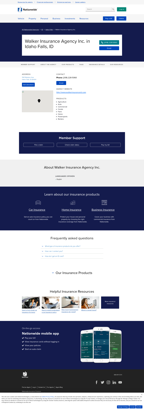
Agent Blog (59, 387)
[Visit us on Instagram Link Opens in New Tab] (108, 384)
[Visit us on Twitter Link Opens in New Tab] (102, 384)
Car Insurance (37, 209)
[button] (39, 101)
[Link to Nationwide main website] (27, 12)
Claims (121, 18)
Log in (121, 9)
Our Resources (116, 64)
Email (109, 48)
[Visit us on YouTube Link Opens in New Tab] (120, 384)
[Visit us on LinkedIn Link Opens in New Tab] (114, 384)
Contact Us (41, 387)
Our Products (68, 64)
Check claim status (76, 145)
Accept (132, 407)
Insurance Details (97, 64)
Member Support (28, 64)
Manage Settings (123, 407)
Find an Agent (26, 387)
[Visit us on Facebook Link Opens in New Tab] (97, 384)
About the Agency (48, 64)
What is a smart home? (88, 310)
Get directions (28, 85)
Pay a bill (108, 18)
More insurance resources (112, 303)
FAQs (81, 64)
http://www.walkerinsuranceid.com (71, 92)
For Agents (50, 387)
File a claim (44, 145)
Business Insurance (103, 209)
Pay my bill (111, 145)
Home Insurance (71, 209)
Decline (139, 407)
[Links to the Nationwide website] (25, 377)
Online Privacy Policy (48, 397)
